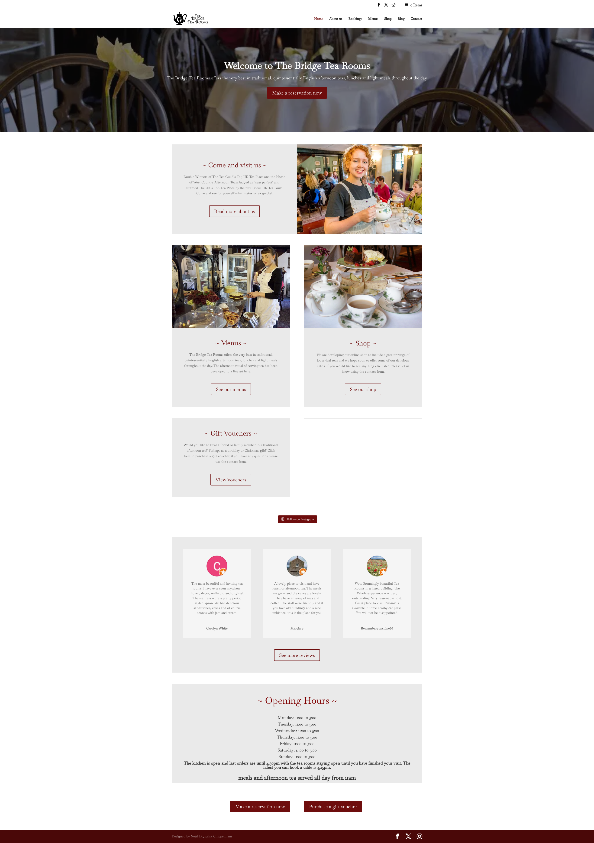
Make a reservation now (297, 93)
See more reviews (297, 655)
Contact (416, 19)
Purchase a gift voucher (333, 807)
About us (335, 19)
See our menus (231, 389)
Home (318, 19)
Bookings (355, 19)
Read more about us (234, 211)
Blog (401, 19)
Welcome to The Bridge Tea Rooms (297, 65)
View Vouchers (231, 480)
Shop (388, 19)
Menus (373, 19)
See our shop (363, 389)
